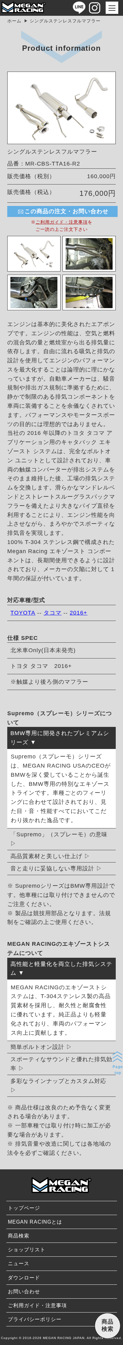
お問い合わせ (24, 1291)
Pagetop (118, 1070)
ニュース (18, 1263)
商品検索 (18, 1235)
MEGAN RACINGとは (35, 1222)
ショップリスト (26, 1249)
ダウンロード (24, 1277)
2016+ (78, 613)
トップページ (24, 1208)
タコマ (53, 613)
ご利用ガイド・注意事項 (62, 222)
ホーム (14, 20)
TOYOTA (22, 613)
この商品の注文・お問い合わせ (66, 211)
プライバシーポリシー (35, 1319)
